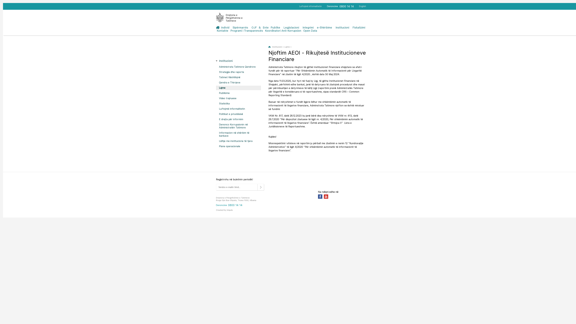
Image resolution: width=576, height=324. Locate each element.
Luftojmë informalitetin (310, 6)
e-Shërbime (324, 27)
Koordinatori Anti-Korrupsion (283, 30)
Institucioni (342, 27)
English (362, 6)
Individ (225, 27)
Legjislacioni (291, 27)
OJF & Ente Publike (266, 27)
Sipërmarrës (240, 27)
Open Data (310, 30)
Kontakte (222, 30)
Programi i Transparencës (246, 30)
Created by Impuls (224, 210)
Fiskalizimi (358, 27)
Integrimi (308, 27)
